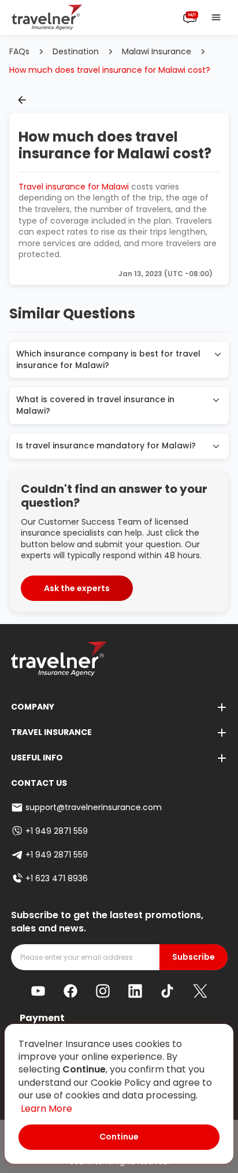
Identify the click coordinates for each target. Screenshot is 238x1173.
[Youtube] (38, 991)
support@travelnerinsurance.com (93, 807)
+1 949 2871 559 (56, 831)
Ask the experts (77, 588)
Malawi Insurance (156, 51)
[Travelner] (47, 17)
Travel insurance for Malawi (73, 186)
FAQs (19, 51)
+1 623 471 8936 (56, 878)
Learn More (46, 1108)
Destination (76, 51)
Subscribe (193, 957)
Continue (119, 1136)
